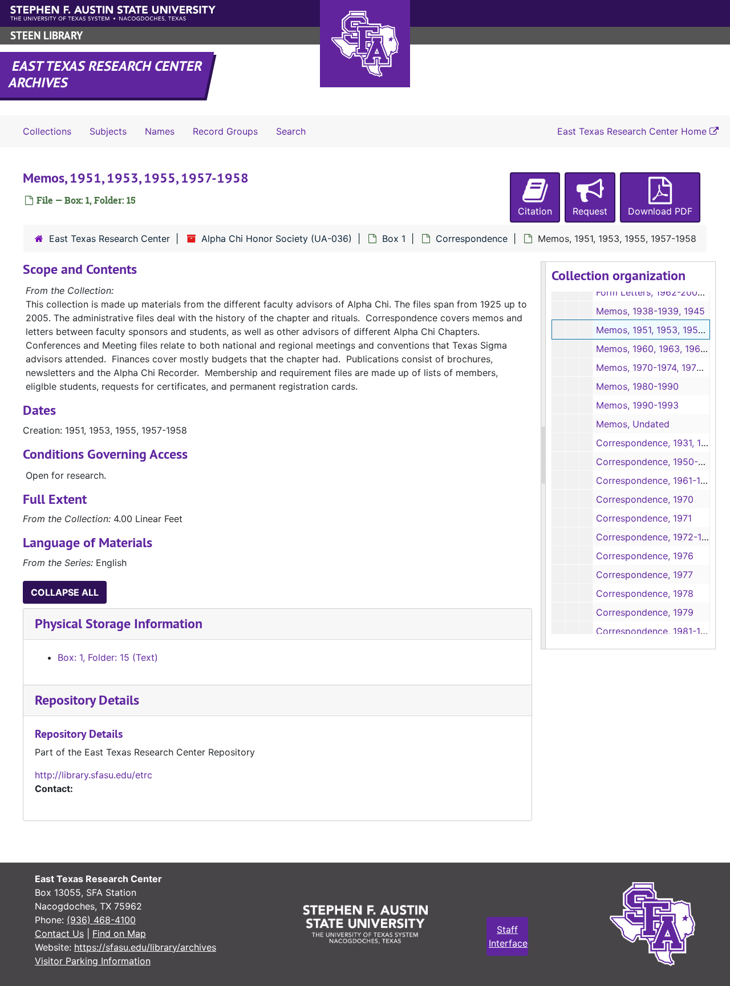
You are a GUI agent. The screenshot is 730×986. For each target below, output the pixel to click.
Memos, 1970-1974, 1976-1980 (661, 367)
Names (160, 131)
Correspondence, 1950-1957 (657, 461)
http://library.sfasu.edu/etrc (93, 775)
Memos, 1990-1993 (637, 405)
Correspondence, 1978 (645, 593)
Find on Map (119, 933)
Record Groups (225, 131)
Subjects (108, 131)
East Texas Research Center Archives (106, 74)
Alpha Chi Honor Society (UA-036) (276, 238)
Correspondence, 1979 (645, 612)
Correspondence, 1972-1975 (657, 537)
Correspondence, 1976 (645, 555)
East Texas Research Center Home (633, 131)
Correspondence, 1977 (644, 574)
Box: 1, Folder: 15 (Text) (108, 657)
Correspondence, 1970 (645, 499)
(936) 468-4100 (101, 920)
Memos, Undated (633, 424)
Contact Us (59, 933)
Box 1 (393, 238)
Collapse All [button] (65, 592)
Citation (535, 211)
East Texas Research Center (109, 238)
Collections (47, 131)
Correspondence (472, 238)
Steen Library (46, 36)
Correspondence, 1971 (644, 518)
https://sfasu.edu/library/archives (145, 947)
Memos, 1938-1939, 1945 (650, 311)
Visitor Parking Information (93, 961)
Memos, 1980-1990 (637, 386)
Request (590, 211)
